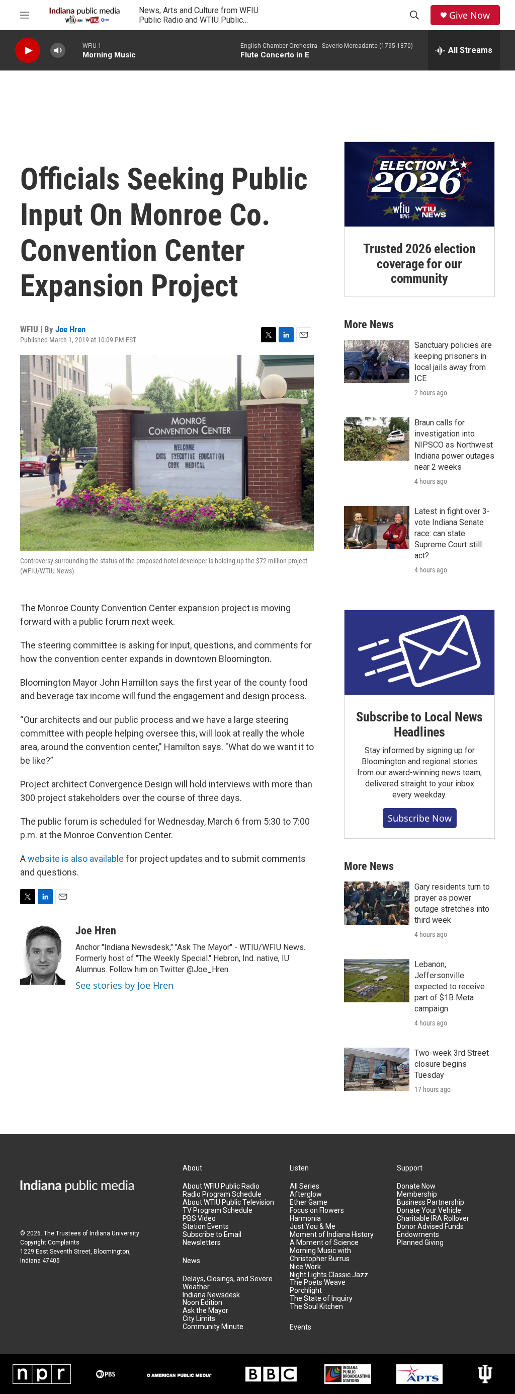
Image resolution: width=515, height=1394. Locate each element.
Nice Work (305, 1267)
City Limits (199, 1319)
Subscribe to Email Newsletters (212, 1238)
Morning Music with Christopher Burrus (320, 1255)
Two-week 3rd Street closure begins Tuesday (451, 1064)
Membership (417, 1194)
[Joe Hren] (42, 954)
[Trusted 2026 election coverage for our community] (419, 184)
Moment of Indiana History (332, 1234)
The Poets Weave (318, 1282)
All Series (304, 1186)
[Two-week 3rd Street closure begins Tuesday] (376, 1069)
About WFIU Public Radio (221, 1186)
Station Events (206, 1226)
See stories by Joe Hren (124, 985)
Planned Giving (420, 1242)
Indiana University (114, 1233)
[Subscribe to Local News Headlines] (419, 652)
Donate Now (416, 1186)
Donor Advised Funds (430, 1226)
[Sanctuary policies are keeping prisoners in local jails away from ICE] (376, 361)
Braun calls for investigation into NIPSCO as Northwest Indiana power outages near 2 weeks (454, 445)
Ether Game (308, 1202)
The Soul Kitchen (316, 1306)
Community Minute (213, 1327)
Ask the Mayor (205, 1310)
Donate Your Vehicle (429, 1210)
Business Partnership (430, 1202)
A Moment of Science (324, 1242)
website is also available (76, 858)
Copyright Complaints (49, 1242)
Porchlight (306, 1290)
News (191, 1261)
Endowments (418, 1234)
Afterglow (306, 1194)
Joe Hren (70, 329)
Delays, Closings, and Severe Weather (228, 1283)
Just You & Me (312, 1226)
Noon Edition (202, 1302)
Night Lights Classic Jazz (329, 1275)
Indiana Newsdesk (211, 1295)
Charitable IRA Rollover (433, 1218)
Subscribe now (420, 818)
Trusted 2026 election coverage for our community (419, 263)
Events (300, 1327)
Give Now (469, 15)
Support (409, 1168)
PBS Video (199, 1218)
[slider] (73, 50)
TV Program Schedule (217, 1210)
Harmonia (305, 1218)
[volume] (57, 50)
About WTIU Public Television (228, 1202)
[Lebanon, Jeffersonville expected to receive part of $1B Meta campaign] (376, 980)
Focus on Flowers (317, 1210)
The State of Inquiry (321, 1298)
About (192, 1168)
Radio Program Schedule (222, 1194)
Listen (299, 1168)
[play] (28, 50)
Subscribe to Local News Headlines (419, 724)
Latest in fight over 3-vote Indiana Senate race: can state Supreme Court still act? (452, 533)
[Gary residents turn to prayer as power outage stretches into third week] (376, 903)
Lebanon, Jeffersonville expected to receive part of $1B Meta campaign (449, 986)
